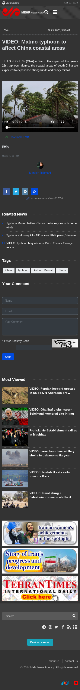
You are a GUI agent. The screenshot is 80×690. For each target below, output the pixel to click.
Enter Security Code (15, 341)
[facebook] (62, 627)
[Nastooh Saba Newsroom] (63, 683)
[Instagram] (50, 627)
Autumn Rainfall (43, 270)
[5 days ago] (15, 499)
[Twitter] (56, 627)
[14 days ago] (15, 395)
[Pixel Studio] (74, 683)
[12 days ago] (15, 478)
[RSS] (69, 627)
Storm (62, 270)
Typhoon (23, 270)
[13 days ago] (15, 437)
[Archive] (75, 627)
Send (8, 356)
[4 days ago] (15, 416)
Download (19, 137)
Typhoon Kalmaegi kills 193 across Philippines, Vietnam (41, 235)
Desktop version (40, 642)
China (8, 270)
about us (54, 661)
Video (7, 30)
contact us (71, 661)
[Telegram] (44, 627)
